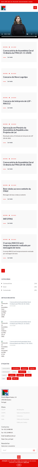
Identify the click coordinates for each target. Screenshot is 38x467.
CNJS (9, 1)
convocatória (6, 368)
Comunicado (20, 290)
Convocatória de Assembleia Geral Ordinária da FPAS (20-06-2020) (18, 163)
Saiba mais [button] (26, 462)
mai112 (4, 375)
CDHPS (5, 1)
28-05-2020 (13, 158)
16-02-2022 (13, 239)
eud (9, 378)
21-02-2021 (13, 215)
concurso (24, 368)
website (28, 375)
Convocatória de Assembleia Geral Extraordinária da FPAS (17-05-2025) (21, 342)
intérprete (22, 372)
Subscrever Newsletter (23, 1)
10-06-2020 (13, 124)
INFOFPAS (5, 47)
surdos (14, 372)
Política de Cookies (22, 422)
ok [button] (19, 465)
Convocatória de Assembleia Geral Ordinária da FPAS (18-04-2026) (20, 303)
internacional (6, 372)
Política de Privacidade (23, 419)
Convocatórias (20, 283)
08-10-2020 (13, 73)
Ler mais (10, 57)
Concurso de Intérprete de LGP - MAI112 (17, 102)
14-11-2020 (13, 47)
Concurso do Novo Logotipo (15, 77)
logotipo (32, 368)
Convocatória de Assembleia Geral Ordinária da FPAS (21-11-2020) (18, 51)
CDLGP (2, 1)
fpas (4, 378)
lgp (29, 372)
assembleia (16, 368)
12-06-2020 (13, 97)
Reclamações (15, 1)
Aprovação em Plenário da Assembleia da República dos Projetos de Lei (15, 130)
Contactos (30, 1)
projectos (20, 375)
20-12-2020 (13, 185)
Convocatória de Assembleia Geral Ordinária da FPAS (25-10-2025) (20, 322)
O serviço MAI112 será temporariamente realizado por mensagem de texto (17, 245)
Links (11, 1)
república (11, 375)
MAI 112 (15, 378)
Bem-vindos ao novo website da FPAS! (17, 190)
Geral (20, 287)
